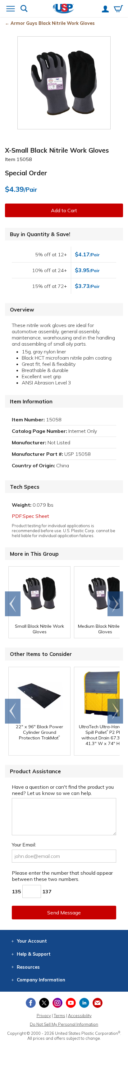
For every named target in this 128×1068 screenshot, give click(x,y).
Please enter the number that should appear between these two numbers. (62, 876)
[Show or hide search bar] (24, 9)
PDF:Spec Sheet (30, 516)
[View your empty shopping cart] (118, 9)
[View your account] (105, 10)
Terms (59, 1015)
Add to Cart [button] (64, 210)
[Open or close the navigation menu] (10, 9)
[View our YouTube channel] (71, 1003)
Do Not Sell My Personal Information (64, 1024)
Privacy (44, 1015)
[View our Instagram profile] (57, 1003)
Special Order (26, 173)
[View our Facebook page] (31, 1003)
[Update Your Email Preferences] (97, 1003)
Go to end (13, 604)
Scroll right (115, 604)
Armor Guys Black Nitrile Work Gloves (53, 23)
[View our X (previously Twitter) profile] (44, 1003)
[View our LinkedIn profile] (84, 1003)
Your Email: (24, 844)
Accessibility (80, 1015)
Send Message (64, 912)
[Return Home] (63, 9)
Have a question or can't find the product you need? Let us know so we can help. (63, 790)
